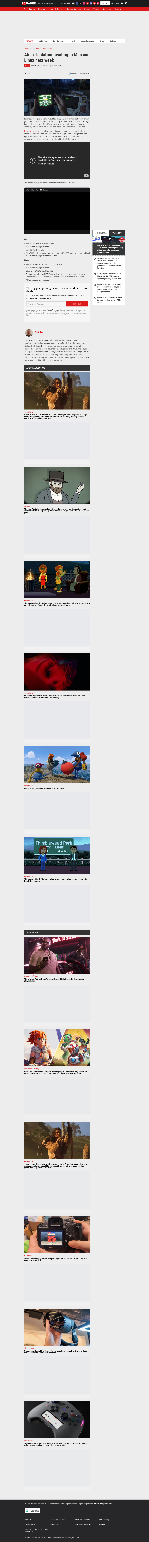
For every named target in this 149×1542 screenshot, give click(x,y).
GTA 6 (72, 41)
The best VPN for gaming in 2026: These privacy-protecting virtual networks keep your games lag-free (110, 248)
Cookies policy (30, 1524)
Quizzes (113, 41)
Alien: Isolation (47, 48)
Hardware (42, 9)
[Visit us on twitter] (80, 3)
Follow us (74, 73)
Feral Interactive (30, 131)
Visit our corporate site (103, 1504)
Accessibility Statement (82, 1524)
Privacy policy (104, 1520)
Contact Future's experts (58, 1520)
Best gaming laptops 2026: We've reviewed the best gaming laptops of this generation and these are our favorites (109, 263)
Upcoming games (87, 41)
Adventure (35, 48)
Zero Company (58, 41)
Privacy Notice (31, 312)
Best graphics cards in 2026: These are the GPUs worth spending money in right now (109, 276)
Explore (118, 9)
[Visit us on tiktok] (98, 3)
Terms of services (52, 310)
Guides (87, 9)
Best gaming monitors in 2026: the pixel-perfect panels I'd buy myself (109, 300)
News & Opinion (56, 9)
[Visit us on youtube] (87, 3)
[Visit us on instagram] (84, 3)
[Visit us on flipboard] (94, 3)
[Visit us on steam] (73, 3)
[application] (57, 211)
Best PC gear (42, 41)
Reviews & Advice (74, 9)
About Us (28, 1520)
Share (29, 73)
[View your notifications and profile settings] (122, 3)
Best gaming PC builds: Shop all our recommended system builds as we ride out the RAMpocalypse (109, 288)
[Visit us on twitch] (91, 3)
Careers (102, 1524)
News (27, 66)
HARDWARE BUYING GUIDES (101, 233)
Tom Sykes (37, 66)
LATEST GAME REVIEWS (117, 233)
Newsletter (107, 9)
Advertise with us (56, 1524)
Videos (96, 9)
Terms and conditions (82, 1520)
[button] (126, 3)
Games (32, 9)
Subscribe (105, 3)
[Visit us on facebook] (77, 3)
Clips (102, 41)
